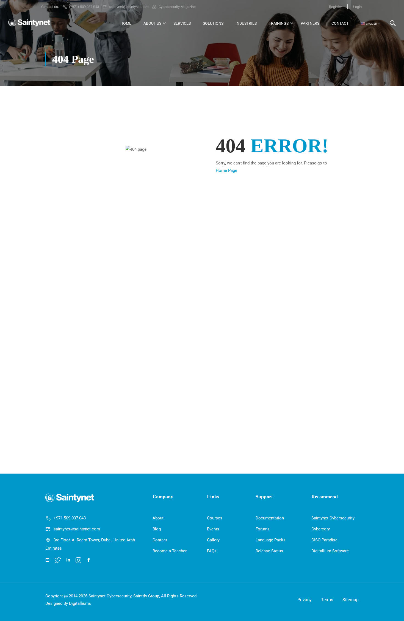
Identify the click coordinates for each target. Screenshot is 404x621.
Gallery (213, 540)
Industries (246, 23)
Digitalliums (80, 603)
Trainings (279, 23)
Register (335, 7)
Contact (339, 23)
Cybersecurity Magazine (177, 7)
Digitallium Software (330, 551)
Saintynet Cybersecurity (333, 518)
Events (213, 529)
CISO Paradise (324, 540)
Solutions (213, 23)
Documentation (270, 518)
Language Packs (271, 540)
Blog (157, 529)
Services (182, 23)
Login (357, 7)
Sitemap (350, 599)
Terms (327, 599)
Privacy (304, 599)
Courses (214, 518)
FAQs (212, 551)
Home (125, 23)
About (158, 518)
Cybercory (320, 529)
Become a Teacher (170, 551)
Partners (310, 23)
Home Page (226, 170)
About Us (152, 23)
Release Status (269, 551)
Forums (263, 529)
